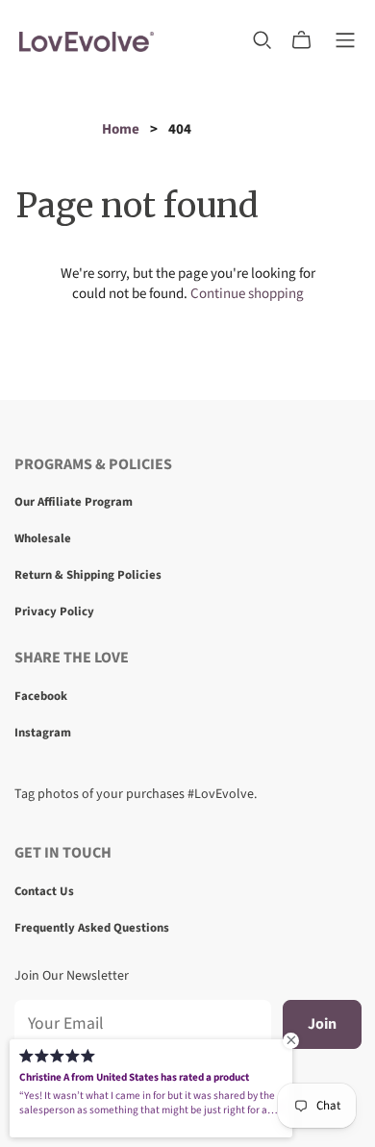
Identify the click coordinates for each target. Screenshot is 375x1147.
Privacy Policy (54, 611)
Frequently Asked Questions (91, 927)
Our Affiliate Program (73, 502)
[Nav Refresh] (345, 40)
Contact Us (44, 891)
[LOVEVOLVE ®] (86, 40)
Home (120, 129)
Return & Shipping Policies (88, 575)
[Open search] (262, 40)
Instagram (42, 732)
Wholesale (42, 538)
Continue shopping (247, 294)
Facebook (40, 696)
